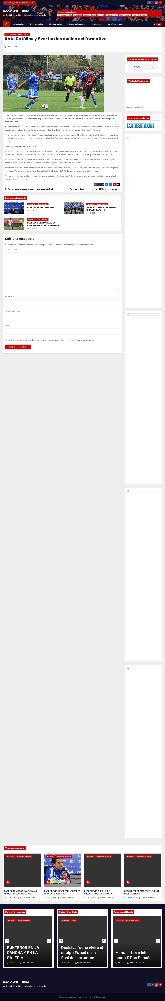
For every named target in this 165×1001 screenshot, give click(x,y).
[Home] (6, 24)
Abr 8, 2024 (14, 963)
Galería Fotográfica (24, 920)
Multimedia (97, 24)
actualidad (78, 15)
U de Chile (100, 15)
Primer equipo (18, 24)
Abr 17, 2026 (52, 898)
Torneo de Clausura (139, 15)
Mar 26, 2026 (132, 898)
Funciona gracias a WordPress (70, 997)
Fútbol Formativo (125, 15)
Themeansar (101, 997)
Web (7, 325)
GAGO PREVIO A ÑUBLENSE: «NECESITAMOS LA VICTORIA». (99, 892)
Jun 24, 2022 (69, 963)
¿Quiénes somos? (115, 24)
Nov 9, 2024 (91, 213)
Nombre (9, 296)
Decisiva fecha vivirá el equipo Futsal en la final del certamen (82, 952)
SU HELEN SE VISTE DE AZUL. (41, 207)
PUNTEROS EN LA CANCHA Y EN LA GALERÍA (23, 952)
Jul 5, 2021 (122, 963)
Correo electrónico (14, 311)
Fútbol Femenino (111, 15)
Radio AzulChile (16, 11)
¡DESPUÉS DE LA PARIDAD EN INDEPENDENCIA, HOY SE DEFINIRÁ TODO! (43, 225)
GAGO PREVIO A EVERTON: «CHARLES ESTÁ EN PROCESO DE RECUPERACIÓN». (62, 894)
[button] (154, 24)
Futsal (74, 920)
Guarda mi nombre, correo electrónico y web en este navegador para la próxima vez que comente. (51, 340)
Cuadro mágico (89, 15)
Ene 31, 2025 (31, 210)
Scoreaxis (141, 107)
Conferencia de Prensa (24, 856)
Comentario (11, 249)
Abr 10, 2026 (92, 898)
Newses (90, 997)
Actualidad (31, 204)
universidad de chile (65, 15)
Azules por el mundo (132, 920)
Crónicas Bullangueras (76, 24)
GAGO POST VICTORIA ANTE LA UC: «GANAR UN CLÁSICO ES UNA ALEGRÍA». (20, 894)
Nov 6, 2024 (31, 228)
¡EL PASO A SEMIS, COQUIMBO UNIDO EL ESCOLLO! (101, 208)
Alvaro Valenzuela (27, 898)
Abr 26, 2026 (12, 898)
